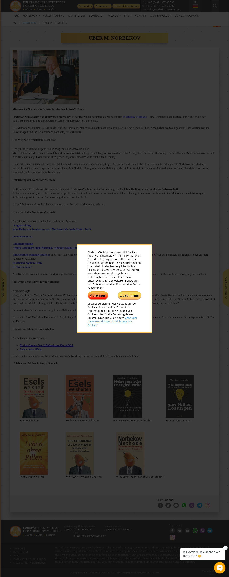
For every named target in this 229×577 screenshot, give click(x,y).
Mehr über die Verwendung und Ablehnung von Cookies (112, 321)
